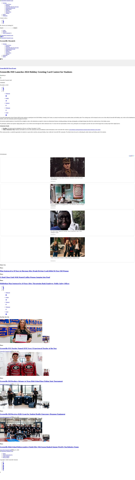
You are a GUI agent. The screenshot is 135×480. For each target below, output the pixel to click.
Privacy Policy (6, 457)
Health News (8, 9)
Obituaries (5, 15)
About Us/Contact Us (7, 454)
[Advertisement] (25, 63)
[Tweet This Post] (69, 88)
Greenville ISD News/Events (12, 6)
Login (4, 30)
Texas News (8, 11)
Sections (5, 3)
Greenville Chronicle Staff (6, 351)
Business (8, 5)
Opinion (7, 13)
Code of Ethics (6, 456)
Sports (4, 14)
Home (4, 453)
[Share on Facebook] (69, 87)
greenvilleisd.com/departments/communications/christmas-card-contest (84, 129)
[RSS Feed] (3, 469)
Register (4, 31)
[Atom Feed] (3, 468)
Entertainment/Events (10, 8)
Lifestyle (7, 10)
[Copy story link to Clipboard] (69, 90)
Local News (8, 4)
